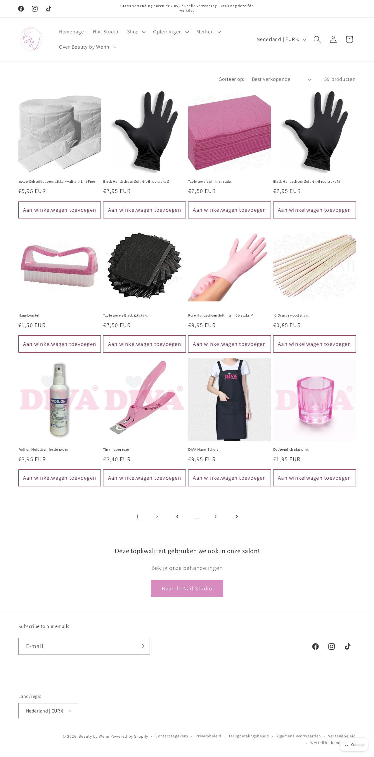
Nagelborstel (28, 315)
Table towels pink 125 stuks (210, 182)
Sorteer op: (232, 79)
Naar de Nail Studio (187, 588)
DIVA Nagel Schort (203, 450)
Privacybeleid (208, 736)
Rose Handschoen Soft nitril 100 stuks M (220, 315)
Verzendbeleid (342, 736)
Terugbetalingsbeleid (248, 736)
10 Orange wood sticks (291, 315)
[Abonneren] (142, 646)
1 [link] (137, 516)
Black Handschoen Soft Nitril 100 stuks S (136, 182)
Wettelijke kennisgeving (333, 743)
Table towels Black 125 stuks (125, 315)
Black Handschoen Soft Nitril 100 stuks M (306, 182)
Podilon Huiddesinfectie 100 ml (44, 450)
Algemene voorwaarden (298, 736)
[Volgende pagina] (236, 516)
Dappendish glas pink (291, 450)
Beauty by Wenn (94, 736)
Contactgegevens (171, 736)
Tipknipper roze (116, 450)
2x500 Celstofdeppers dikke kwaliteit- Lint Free (56, 182)
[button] (136, 31)
